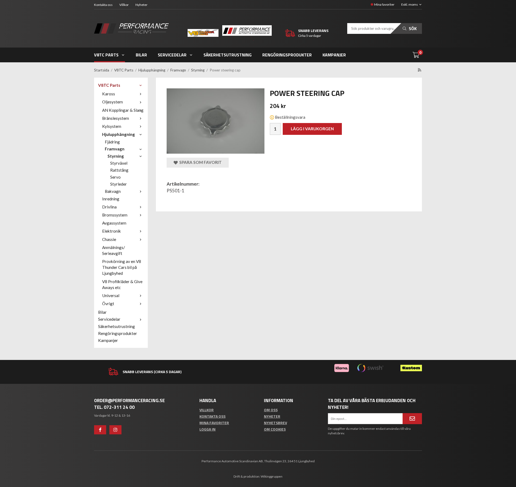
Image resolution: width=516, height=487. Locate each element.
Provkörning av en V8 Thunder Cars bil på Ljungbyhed (121, 267)
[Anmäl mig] (412, 418)
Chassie (109, 239)
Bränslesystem (115, 118)
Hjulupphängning (118, 134)
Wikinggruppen (271, 476)
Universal (110, 295)
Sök (412, 28)
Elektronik (111, 231)
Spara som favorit (200, 162)
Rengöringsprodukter (287, 55)
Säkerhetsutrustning (227, 55)
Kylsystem (111, 126)
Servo (115, 177)
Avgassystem (114, 223)
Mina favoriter (384, 4)
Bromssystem (114, 214)
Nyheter (141, 5)
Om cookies (275, 429)
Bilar (141, 55)
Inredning (110, 198)
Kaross (108, 93)
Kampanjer (334, 55)
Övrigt (108, 303)
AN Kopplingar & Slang (123, 110)
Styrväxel (118, 163)
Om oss (271, 410)
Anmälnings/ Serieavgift (113, 250)
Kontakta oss (103, 5)
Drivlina (109, 206)
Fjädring (112, 141)
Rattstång (119, 170)
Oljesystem (112, 101)
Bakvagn (113, 191)
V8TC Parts (106, 55)
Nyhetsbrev (275, 422)
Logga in (207, 429)
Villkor (124, 5)
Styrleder (118, 184)
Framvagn (114, 148)
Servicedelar (172, 55)
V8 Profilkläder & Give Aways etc (122, 284)
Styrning (116, 156)
